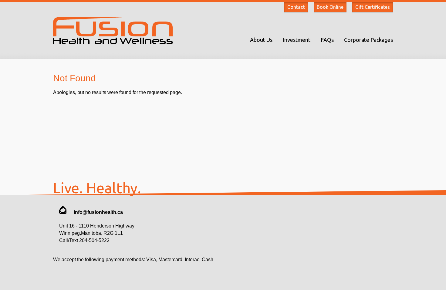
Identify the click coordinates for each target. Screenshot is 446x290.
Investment (296, 40)
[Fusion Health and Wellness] (113, 42)
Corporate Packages (368, 40)
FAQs (327, 40)
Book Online (330, 7)
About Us (261, 40)
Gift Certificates (372, 7)
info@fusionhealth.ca (98, 212)
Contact (296, 7)
